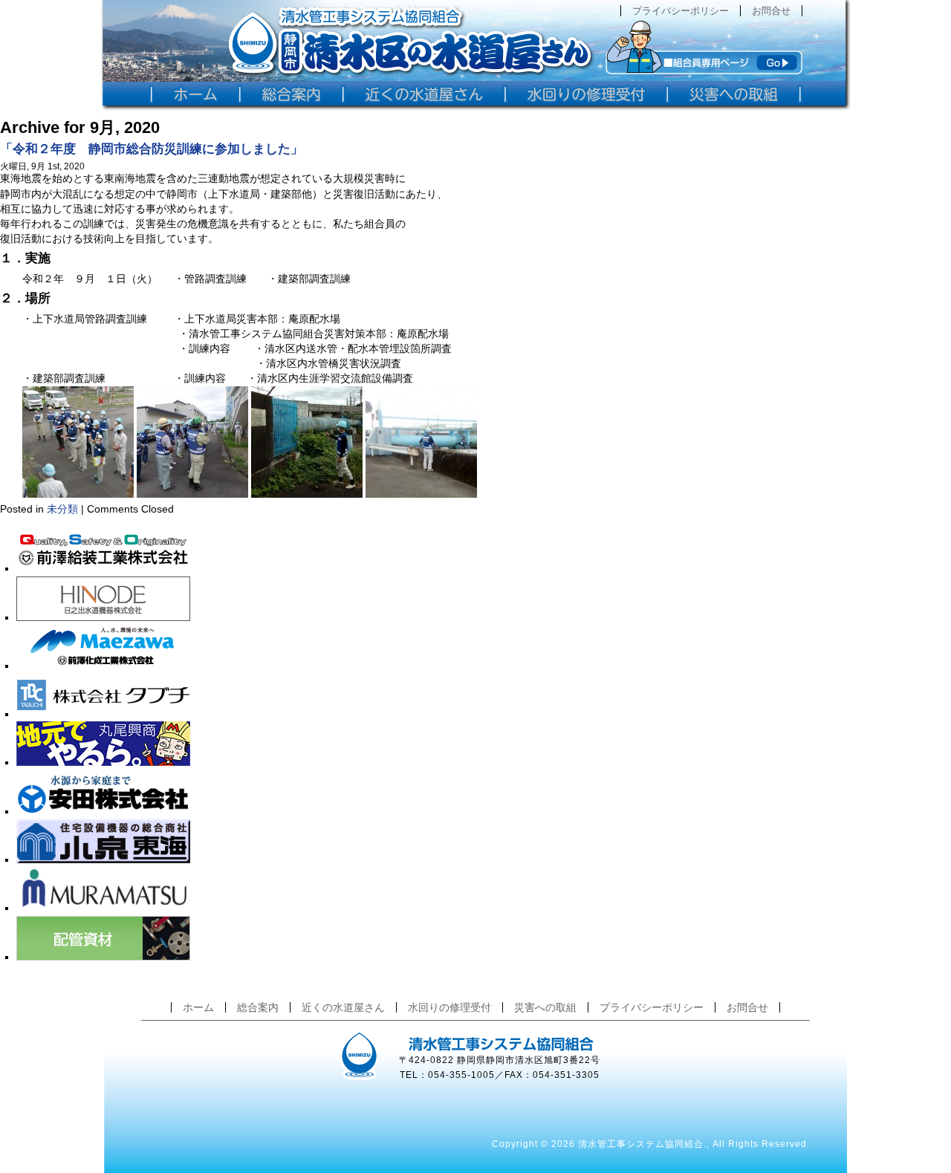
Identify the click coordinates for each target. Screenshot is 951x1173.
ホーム (198, 1007)
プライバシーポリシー (680, 10)
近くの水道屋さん (343, 1007)
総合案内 (258, 1007)
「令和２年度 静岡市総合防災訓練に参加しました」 (151, 149)
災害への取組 (545, 1007)
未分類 (62, 509)
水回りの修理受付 (449, 1007)
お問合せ (771, 10)
